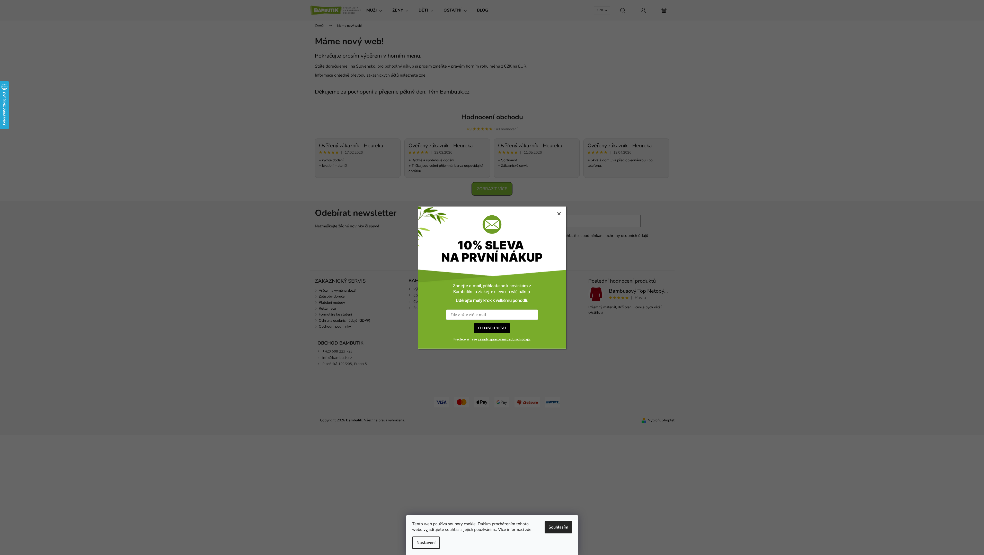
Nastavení (426, 542)
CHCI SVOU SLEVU (492, 328)
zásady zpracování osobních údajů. (504, 339)
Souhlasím (558, 527)
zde (528, 529)
